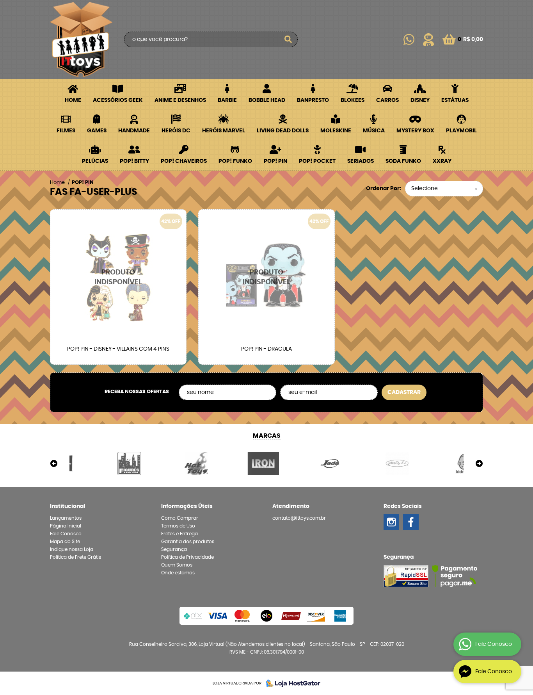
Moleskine (335, 131)
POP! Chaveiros (184, 161)
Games (97, 131)
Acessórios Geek (118, 100)
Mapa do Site (65, 541)
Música (374, 131)
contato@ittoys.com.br (299, 518)
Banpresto (313, 100)
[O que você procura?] (288, 39)
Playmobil (461, 131)
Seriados (360, 161)
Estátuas (455, 100)
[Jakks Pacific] (367, 463)
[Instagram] (391, 522)
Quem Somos (176, 565)
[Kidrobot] (434, 463)
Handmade (134, 131)
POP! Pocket (317, 161)
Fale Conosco (66, 533)
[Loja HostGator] (290, 683)
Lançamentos (66, 518)
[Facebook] (411, 522)
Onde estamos (178, 572)
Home (73, 100)
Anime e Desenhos (180, 100)
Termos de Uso (178, 526)
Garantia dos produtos (187, 541)
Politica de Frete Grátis (75, 557)
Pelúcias (95, 161)
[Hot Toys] (166, 463)
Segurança (174, 549)
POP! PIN (275, 161)
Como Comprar (179, 518)
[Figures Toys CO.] (99, 463)
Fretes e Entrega (179, 533)
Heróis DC (176, 131)
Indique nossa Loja (71, 549)
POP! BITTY (134, 161)
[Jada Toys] (300, 463)
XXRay (442, 161)
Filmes (66, 131)
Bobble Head (267, 100)
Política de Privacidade (187, 557)
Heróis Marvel (223, 131)
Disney (420, 100)
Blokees (352, 100)
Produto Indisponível (118, 278)
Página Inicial (65, 526)
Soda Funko (403, 161)
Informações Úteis (187, 506)
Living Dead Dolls (283, 131)
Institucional (67, 506)
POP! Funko (235, 161)
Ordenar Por (383, 188)
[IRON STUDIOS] (233, 463)
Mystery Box (415, 131)
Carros (387, 100)
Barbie (227, 100)
